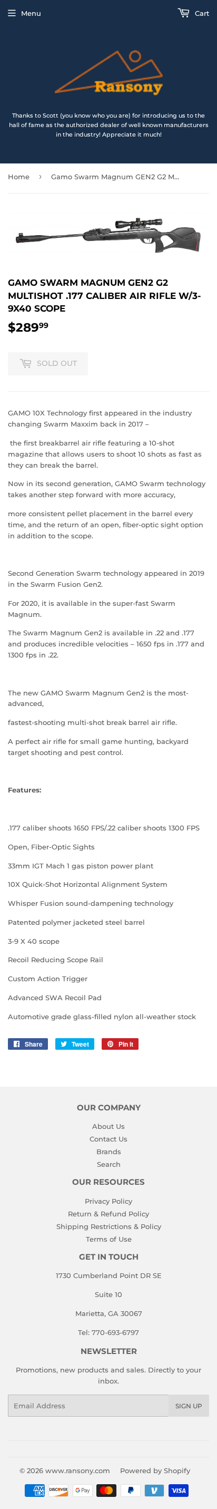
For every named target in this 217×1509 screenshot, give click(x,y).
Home (18, 176)
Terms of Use (109, 1239)
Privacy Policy (108, 1201)
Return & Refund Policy (108, 1214)
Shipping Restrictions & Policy (108, 1226)
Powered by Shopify (155, 1470)
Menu (31, 13)
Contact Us (108, 1139)
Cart (201, 13)
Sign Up (188, 1406)
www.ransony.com (77, 1470)
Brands (108, 1151)
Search (109, 1164)
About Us (108, 1126)
